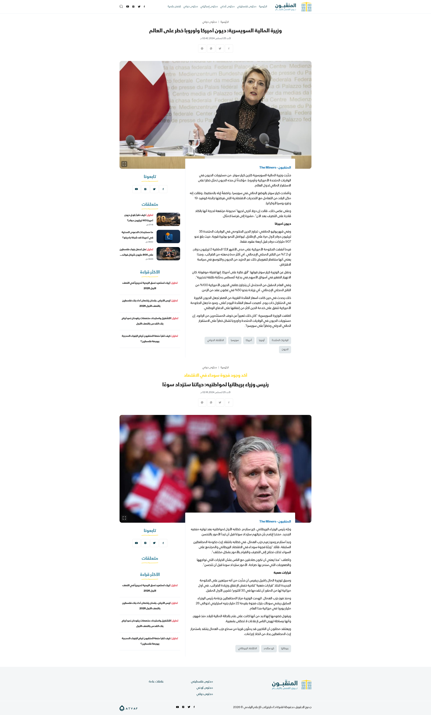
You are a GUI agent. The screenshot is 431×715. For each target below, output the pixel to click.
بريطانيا (284, 649)
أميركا (249, 340)
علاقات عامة (156, 682)
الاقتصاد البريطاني (247, 649)
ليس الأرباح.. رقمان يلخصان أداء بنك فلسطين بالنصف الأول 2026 (150, 303)
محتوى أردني (227, 7)
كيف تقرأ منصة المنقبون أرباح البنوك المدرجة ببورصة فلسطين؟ (150, 339)
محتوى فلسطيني (246, 7)
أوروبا (262, 340)
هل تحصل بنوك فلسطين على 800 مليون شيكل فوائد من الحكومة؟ (136, 255)
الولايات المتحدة (280, 340)
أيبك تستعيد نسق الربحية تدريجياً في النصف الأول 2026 (150, 286)
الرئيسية (263, 7)
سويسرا (235, 340)
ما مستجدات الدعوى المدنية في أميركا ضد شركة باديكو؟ (137, 235)
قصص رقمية (174, 7)
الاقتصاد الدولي (215, 340)
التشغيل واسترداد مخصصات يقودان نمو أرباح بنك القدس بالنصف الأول (150, 321)
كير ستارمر (269, 649)
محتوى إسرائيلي (209, 7)
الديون (285, 350)
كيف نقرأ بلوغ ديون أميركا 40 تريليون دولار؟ (138, 218)
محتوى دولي (190, 7)
